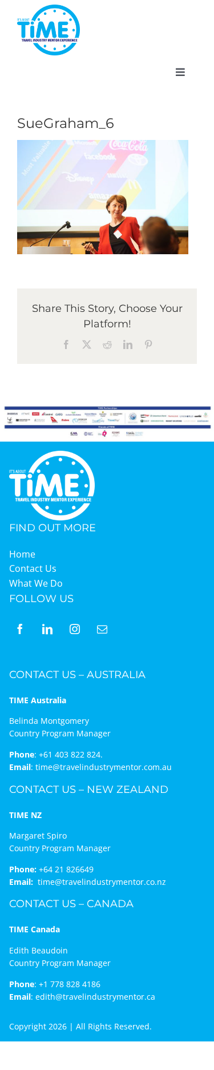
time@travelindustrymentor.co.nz (102, 881)
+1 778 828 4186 (69, 984)
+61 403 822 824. (71, 754)
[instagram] (75, 629)
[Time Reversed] (52, 454)
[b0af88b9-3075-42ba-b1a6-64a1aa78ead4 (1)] (48, 9)
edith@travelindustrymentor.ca (95, 996)
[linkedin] (47, 629)
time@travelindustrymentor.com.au (103, 767)
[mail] (102, 629)
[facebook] (20, 629)
